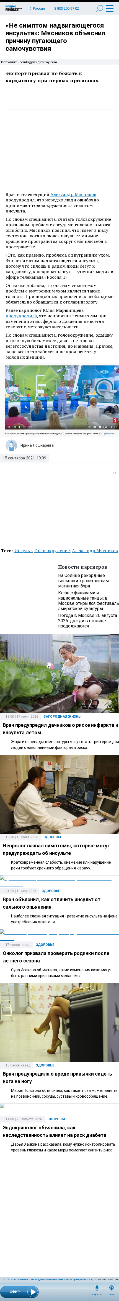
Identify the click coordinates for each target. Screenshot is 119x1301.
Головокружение (52, 550)
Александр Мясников (73, 194)
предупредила (21, 316)
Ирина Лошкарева (37, 445)
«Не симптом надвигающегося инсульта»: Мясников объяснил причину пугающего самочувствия (55, 37)
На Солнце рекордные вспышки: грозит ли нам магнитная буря (83, 581)
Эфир (111, 1295)
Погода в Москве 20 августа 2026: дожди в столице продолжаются (87, 621)
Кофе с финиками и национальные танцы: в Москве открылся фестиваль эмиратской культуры (88, 600)
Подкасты (97, 1295)
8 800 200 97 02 (66, 8)
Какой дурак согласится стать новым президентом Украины (64, 1279)
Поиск (99, 8)
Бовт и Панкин (19, 1279)
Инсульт (23, 550)
